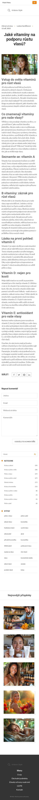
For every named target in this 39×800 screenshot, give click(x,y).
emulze (23, 564)
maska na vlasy (9, 552)
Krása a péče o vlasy (10, 499)
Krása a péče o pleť (10, 478)
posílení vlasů (8, 570)
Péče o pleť (7, 503)
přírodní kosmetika (10, 540)
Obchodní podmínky (19, 778)
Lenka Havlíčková (24, 26)
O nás (19, 774)
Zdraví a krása (7, 26)
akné (22, 534)
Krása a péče (8, 495)
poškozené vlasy (26, 546)
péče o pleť (24, 516)
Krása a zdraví (8, 465)
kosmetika (24, 522)
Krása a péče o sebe (10, 491)
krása (22, 570)
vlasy (5, 558)
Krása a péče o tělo (10, 470)
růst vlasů (24, 552)
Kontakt (19, 790)
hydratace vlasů (9, 528)
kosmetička (24, 540)
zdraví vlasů (8, 564)
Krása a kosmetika (10, 486)
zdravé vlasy (8, 522)
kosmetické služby (27, 558)
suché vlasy (24, 528)
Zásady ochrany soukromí (19, 782)
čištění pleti (8, 546)
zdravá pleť (7, 534)
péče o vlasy (8, 516)
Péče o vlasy (8, 474)
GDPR (19, 786)
